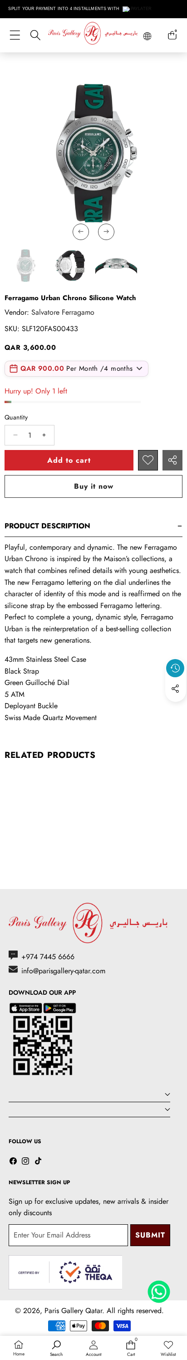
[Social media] (175, 689)
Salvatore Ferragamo (62, 312)
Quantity (16, 417)
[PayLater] (137, 9)
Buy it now (93, 486)
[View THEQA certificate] (65, 1272)
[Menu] (15, 35)
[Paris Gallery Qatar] (93, 35)
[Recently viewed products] (175, 668)
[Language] (147, 36)
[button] (176, 709)
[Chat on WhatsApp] (159, 1288)
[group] (25, 265)
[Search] (35, 35)
